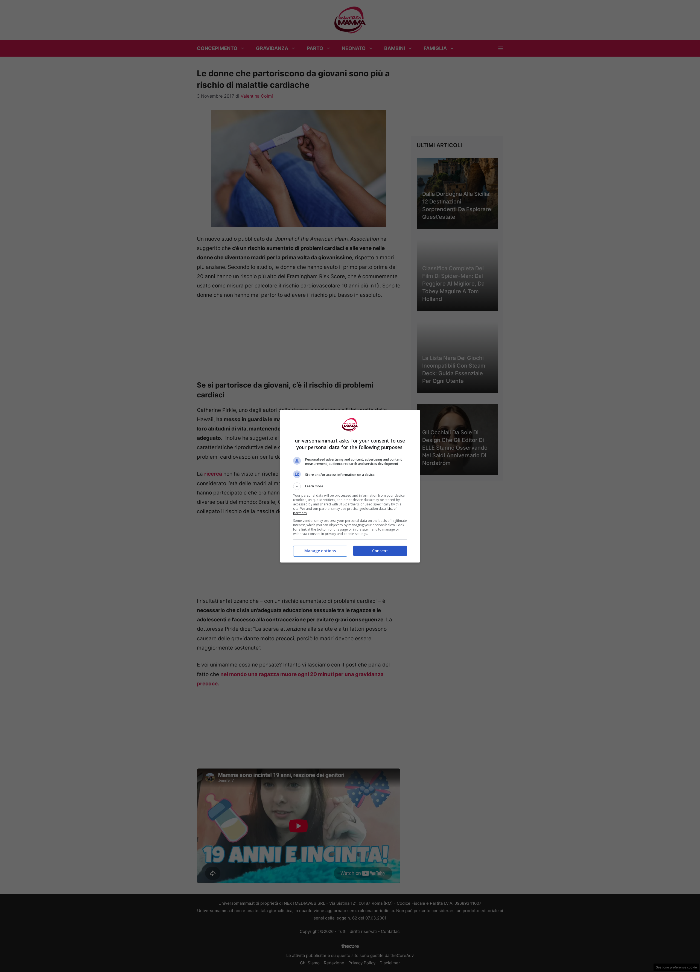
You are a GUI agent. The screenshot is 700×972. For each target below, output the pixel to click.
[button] (350, 486)
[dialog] (350, 486)
